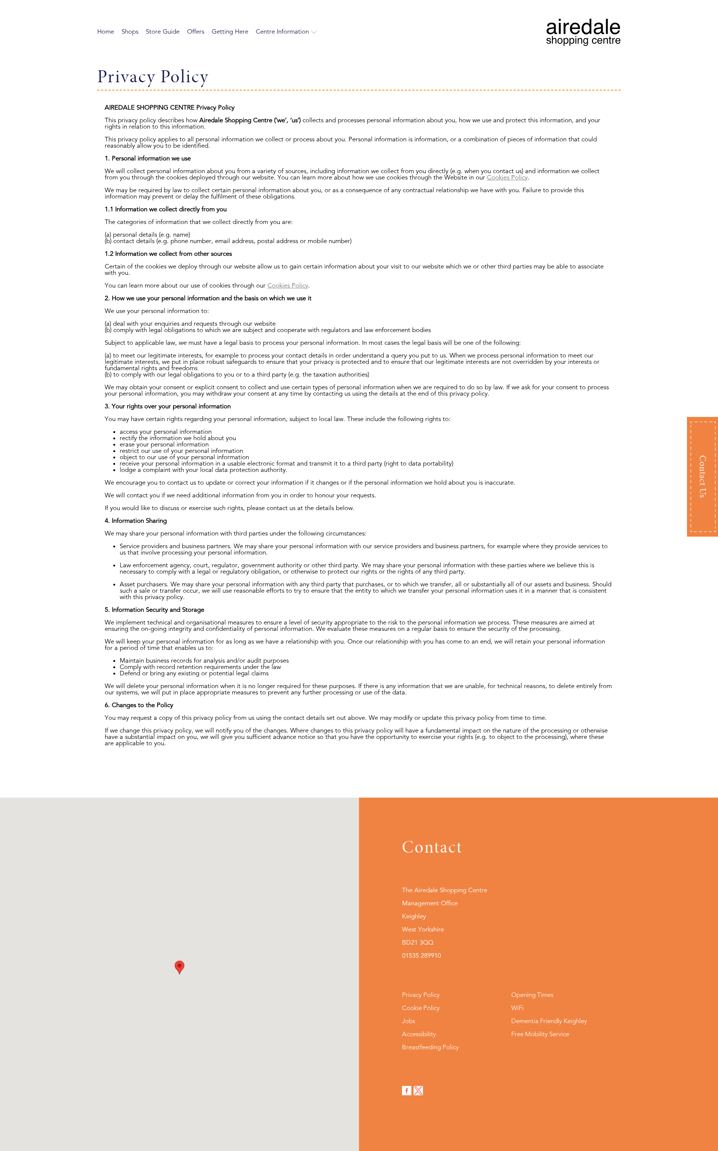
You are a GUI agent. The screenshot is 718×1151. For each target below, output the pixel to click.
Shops (130, 32)
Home (105, 32)
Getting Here (230, 32)
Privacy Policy (421, 994)
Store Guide (163, 32)
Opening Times (532, 994)
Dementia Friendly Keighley (549, 1021)
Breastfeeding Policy (430, 1047)
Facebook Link (406, 1090)
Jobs (408, 1021)
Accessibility (419, 1034)
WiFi (517, 1008)
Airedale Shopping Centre (583, 32)
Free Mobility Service (540, 1034)
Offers (195, 32)
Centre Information (282, 32)
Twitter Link (418, 1090)
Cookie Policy (421, 1008)
